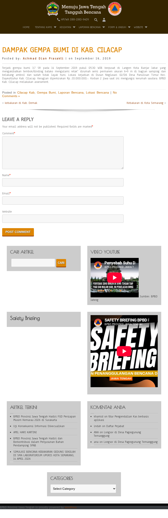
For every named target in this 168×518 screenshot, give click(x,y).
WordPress (71, 507)
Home (26, 27)
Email (6, 193)
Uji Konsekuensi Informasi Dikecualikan (39, 426)
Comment (8, 133)
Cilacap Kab (26, 92)
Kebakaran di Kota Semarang (145, 103)
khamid (98, 417)
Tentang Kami (43, 27)
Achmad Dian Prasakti (43, 58)
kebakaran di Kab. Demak (21, 103)
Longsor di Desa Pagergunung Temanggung (117, 434)
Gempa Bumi (46, 92)
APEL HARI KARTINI (25, 432)
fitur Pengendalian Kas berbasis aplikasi (121, 418)
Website (7, 211)
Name (5, 175)
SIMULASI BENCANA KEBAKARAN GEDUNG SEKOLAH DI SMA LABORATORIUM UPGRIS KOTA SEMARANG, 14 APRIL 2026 (44, 455)
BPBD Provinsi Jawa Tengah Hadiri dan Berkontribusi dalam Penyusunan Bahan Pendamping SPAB (38, 441)
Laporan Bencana (90, 27)
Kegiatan (65, 27)
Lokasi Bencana (97, 92)
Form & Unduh (117, 27)
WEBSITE (138, 27)
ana (96, 442)
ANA (96, 432)
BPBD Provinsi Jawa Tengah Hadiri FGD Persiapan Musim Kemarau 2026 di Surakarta (44, 418)
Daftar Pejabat (115, 426)
